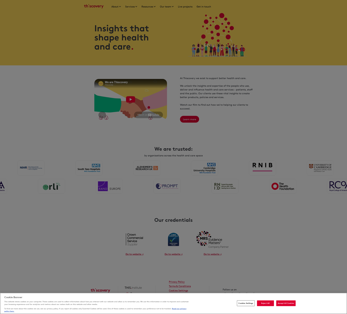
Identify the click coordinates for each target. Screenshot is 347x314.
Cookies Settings (245, 303)
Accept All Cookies (286, 303)
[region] (173, 303)
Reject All (265, 303)
